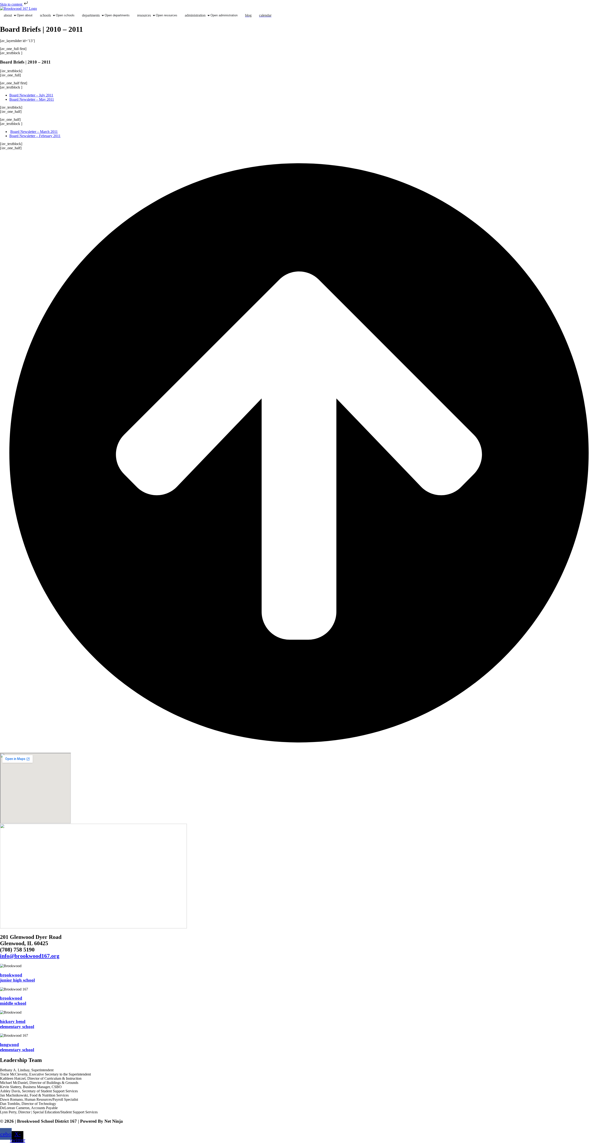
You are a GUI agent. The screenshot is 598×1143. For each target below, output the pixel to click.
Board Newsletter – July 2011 (31, 95)
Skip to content (11, 4)
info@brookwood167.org (29, 956)
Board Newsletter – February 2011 (35, 136)
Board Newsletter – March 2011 (34, 132)
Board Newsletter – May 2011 (31, 99)
